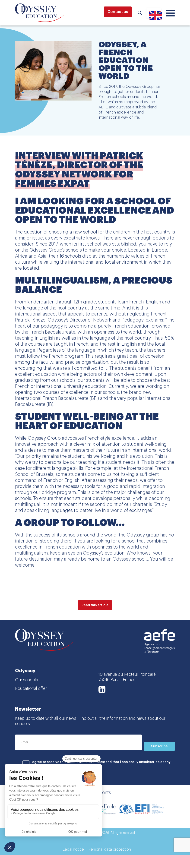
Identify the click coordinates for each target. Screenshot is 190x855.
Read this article (95, 605)
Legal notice (73, 849)
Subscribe (159, 746)
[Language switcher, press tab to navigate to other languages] (153, 13)
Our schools (26, 680)
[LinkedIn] (101, 689)
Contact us (118, 12)
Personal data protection (110, 849)
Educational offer (31, 688)
